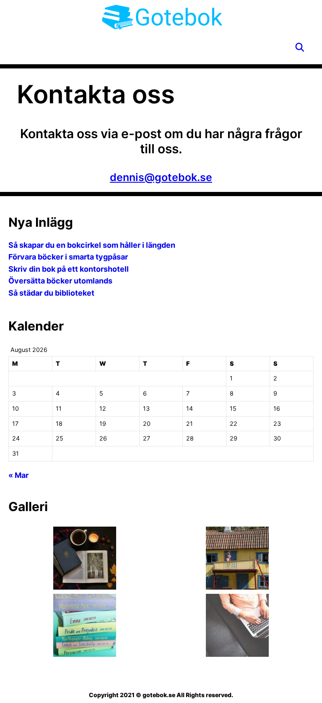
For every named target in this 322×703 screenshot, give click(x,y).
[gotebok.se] (162, 17)
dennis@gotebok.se (161, 177)
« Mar (18, 475)
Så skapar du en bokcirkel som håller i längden (91, 245)
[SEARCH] (299, 47)
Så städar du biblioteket (51, 293)
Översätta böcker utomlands (60, 280)
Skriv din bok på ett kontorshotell (68, 269)
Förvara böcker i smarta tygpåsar (68, 256)
